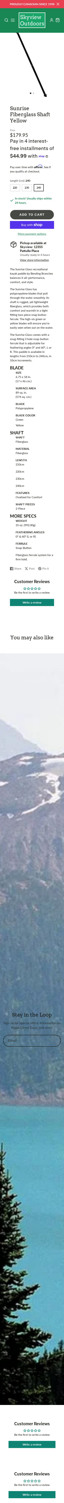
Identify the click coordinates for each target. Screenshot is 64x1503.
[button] (30, 93)
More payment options (32, 233)
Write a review (32, 602)
